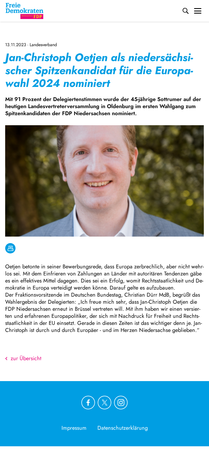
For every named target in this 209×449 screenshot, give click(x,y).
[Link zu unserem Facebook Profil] (88, 402)
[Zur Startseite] (24, 11)
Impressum (74, 428)
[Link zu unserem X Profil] (104, 402)
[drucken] (10, 248)
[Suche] (186, 11)
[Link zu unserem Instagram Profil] (121, 402)
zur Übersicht (26, 358)
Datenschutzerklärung (122, 428)
